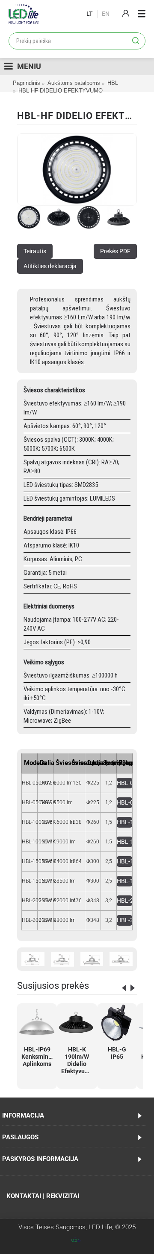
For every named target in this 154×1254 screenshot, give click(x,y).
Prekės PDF (115, 251)
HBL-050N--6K (124, 782)
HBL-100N (124, 822)
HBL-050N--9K (124, 802)
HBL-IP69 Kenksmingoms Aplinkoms (38, 1056)
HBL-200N (124, 900)
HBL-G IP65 (117, 1053)
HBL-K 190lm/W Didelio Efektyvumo (77, 1060)
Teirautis (35, 251)
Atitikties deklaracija (50, 266)
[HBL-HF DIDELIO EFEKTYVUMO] (77, 169)
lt (89, 13)
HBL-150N (124, 861)
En (106, 13)
